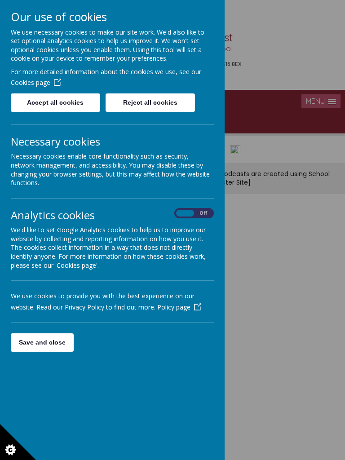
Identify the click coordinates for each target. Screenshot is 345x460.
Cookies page (30, 82)
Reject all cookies (150, 102)
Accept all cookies (55, 102)
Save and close (42, 342)
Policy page (173, 307)
